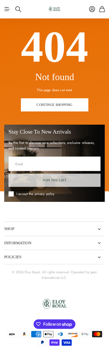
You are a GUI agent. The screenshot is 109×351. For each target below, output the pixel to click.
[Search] (18, 9)
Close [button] (54, 229)
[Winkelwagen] (102, 9)
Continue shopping (54, 105)
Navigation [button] (7, 9)
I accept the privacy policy (35, 193)
